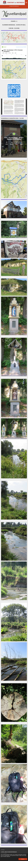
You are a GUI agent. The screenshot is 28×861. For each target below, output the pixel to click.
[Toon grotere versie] (14, 37)
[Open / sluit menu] (26, 2)
